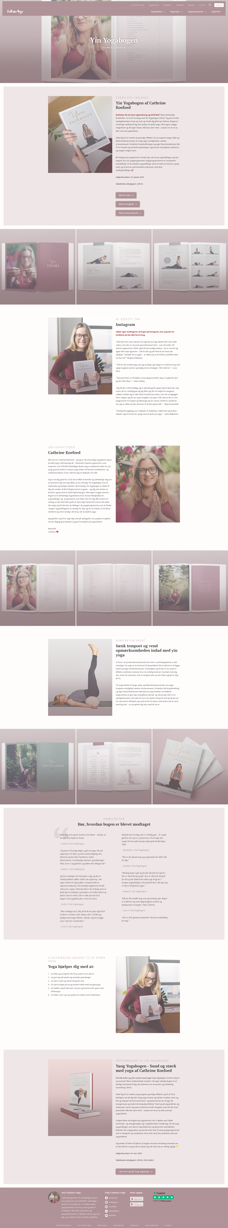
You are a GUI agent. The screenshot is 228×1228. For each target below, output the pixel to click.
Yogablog (179, 5)
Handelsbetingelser (63, 1225)
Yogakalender (154, 5)
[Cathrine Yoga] (15, 11)
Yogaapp (191, 5)
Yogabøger (167, 5)
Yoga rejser (134, 1225)
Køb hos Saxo (125, 195)
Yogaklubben (156, 12)
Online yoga (102, 1225)
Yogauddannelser (195, 12)
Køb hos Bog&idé (126, 204)
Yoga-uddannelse (151, 1225)
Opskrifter (216, 12)
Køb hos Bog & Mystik (128, 213)
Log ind (219, 5)
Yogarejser (175, 12)
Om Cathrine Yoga (137, 5)
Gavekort (202, 5)
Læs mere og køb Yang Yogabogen (134, 1171)
